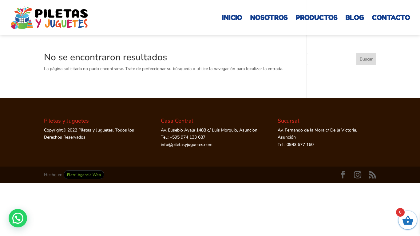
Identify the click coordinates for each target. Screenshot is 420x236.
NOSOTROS (269, 18)
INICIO (232, 18)
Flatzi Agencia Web (84, 174)
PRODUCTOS (317, 18)
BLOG (355, 18)
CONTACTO (391, 18)
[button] (18, 218)
